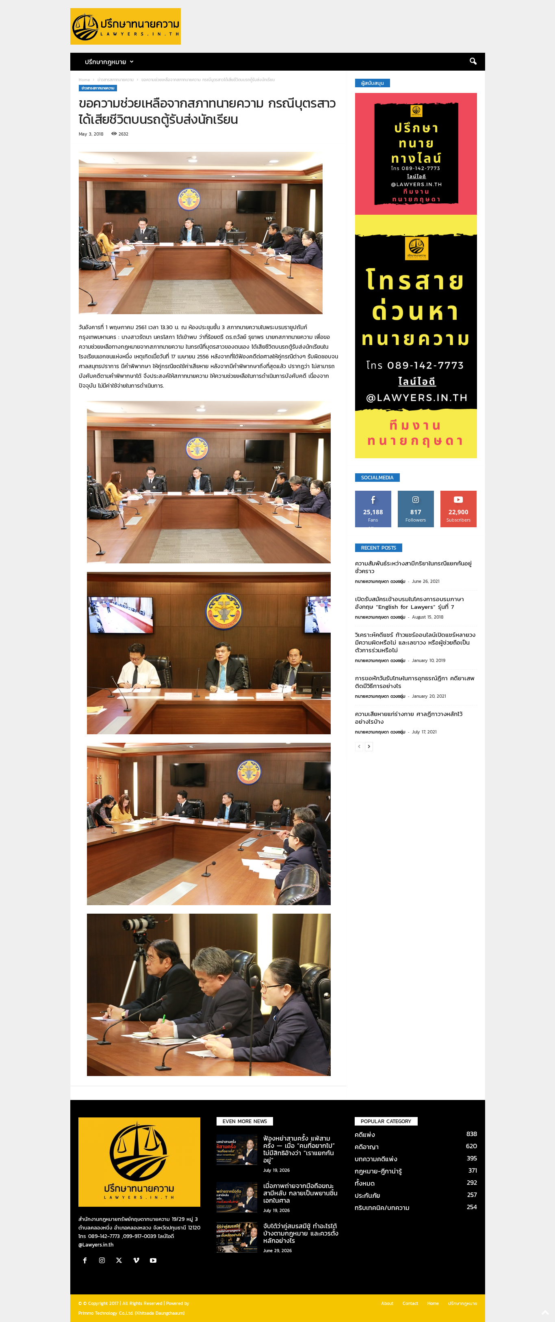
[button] (473, 62)
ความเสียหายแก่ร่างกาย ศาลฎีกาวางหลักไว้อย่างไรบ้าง (408, 717)
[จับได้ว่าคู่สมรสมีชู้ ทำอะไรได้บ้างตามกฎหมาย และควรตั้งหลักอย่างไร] (237, 1237)
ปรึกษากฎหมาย (462, 1303)
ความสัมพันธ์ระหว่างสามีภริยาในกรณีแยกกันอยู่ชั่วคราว (413, 567)
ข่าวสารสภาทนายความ (116, 80)
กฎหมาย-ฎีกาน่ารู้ (378, 1171)
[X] (121, 1261)
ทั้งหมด (365, 1183)
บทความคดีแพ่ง (376, 1159)
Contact (410, 1303)
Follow (415, 494)
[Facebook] (86, 1261)
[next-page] (369, 746)
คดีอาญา (367, 1147)
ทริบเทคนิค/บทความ (382, 1207)
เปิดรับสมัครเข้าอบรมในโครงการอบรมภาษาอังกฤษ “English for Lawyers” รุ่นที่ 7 (409, 602)
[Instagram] (104, 1261)
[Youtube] (154, 1261)
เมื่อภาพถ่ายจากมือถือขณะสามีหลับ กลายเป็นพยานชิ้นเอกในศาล (300, 1193)
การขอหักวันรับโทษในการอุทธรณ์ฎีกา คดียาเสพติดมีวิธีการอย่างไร (415, 681)
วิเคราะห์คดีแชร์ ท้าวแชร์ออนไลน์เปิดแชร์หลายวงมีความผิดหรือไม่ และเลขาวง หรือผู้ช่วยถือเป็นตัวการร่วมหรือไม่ (415, 642)
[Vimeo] (138, 1261)
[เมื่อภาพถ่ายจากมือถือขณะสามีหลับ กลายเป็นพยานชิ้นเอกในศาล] (237, 1197)
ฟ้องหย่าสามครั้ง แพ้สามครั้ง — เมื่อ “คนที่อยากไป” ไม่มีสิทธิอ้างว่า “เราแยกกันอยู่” (299, 1149)
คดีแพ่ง (365, 1134)
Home (84, 80)
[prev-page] (359, 746)
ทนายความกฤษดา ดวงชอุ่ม (380, 581)
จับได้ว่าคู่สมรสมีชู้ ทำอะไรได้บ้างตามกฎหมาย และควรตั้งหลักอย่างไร (300, 1233)
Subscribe (458, 494)
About (387, 1303)
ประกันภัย (367, 1195)
